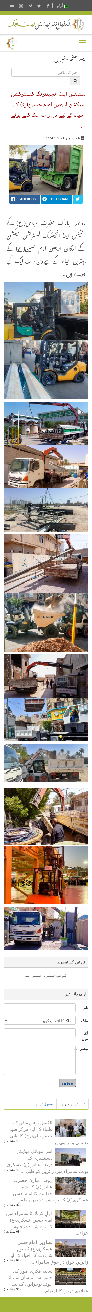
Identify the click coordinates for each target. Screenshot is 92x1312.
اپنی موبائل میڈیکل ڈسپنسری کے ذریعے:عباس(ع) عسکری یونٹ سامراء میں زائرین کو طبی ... (47, 1161)
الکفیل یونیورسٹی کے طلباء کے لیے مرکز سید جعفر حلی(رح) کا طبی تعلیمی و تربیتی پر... (49, 1132)
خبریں (59, 57)
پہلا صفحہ (77, 57)
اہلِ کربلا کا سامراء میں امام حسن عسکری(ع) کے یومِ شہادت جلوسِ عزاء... (47, 1223)
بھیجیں (67, 1082)
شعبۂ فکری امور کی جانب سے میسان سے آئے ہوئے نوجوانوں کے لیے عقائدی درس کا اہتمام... (47, 1280)
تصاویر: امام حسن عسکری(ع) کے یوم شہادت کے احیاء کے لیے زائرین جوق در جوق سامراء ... (48, 1251)
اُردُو (60, 6)
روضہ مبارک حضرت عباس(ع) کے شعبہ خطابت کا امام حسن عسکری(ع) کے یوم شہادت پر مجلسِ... (50, 1189)
